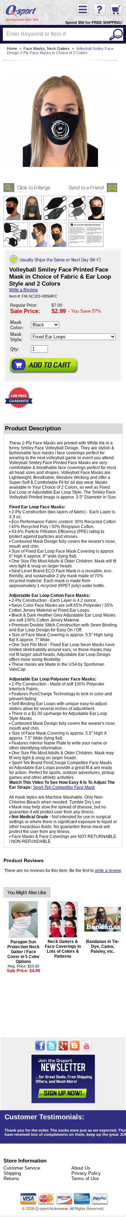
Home (12, 48)
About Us (80, 1168)
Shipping (12, 1173)
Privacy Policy (86, 1173)
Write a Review (23, 289)
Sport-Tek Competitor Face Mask (64, 787)
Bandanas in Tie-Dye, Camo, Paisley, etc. (102, 946)
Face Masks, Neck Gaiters (46, 48)
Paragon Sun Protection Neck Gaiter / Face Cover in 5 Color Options (23, 951)
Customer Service (22, 1168)
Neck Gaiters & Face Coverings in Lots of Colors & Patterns (63, 949)
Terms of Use (85, 1178)
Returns (11, 1178)
